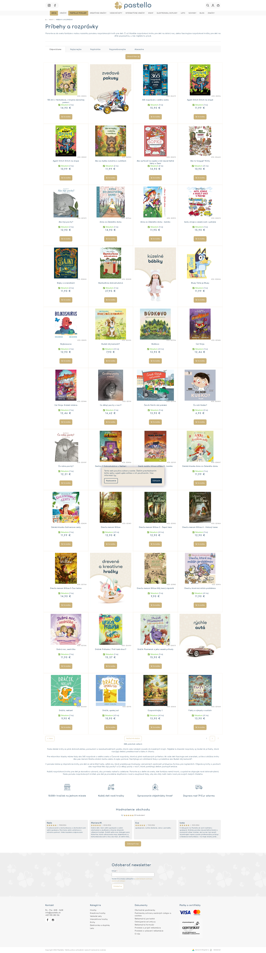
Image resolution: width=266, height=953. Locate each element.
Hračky (93, 910)
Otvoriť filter (132, 56)
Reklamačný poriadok (145, 919)
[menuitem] (54, 13)
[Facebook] (47, 920)
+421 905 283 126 (52, 915)
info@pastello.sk (53, 913)
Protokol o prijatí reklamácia (148, 928)
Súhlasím (156, 481)
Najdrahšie (95, 49)
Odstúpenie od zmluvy (145, 922)
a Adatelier (214, 950)
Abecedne (139, 49)
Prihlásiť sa (118, 886)
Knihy (92, 922)
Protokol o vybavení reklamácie (149, 931)
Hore (51, 738)
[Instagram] (53, 920)
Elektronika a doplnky (100, 925)
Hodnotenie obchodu (133, 809)
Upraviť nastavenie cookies (95, 950)
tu (115, 475)
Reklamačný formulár (144, 925)
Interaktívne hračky (99, 919)
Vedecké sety (96, 916)
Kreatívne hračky (97, 913)
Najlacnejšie (76, 49)
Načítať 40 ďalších (133, 738)
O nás (137, 934)
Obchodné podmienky (145, 910)
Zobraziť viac (133, 844)
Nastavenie (111, 481)
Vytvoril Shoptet (201, 950)
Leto (92, 928)
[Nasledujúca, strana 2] (212, 738)
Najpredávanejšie (117, 49)
